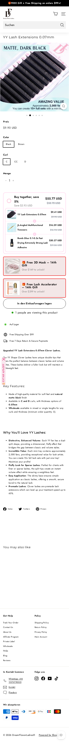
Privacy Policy (41, 632)
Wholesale (8, 646)
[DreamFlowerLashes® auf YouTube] (50, 678)
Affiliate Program (11, 636)
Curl (5, 154)
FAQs (5, 650)
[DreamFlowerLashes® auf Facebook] (43, 678)
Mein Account (41, 636)
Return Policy (41, 627)
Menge (7, 173)
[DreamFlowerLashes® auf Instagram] (36, 678)
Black (8, 144)
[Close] (3, 359)
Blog (5, 655)
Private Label (9, 641)
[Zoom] (63, 106)
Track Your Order (11, 622)
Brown (21, 144)
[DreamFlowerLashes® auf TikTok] (56, 678)
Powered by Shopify (49, 735)
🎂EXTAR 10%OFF (3, 374)
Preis (6, 121)
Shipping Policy (42, 622)
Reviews (6, 660)
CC (15, 161)
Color (6, 137)
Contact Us (8, 627)
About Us (7, 632)
